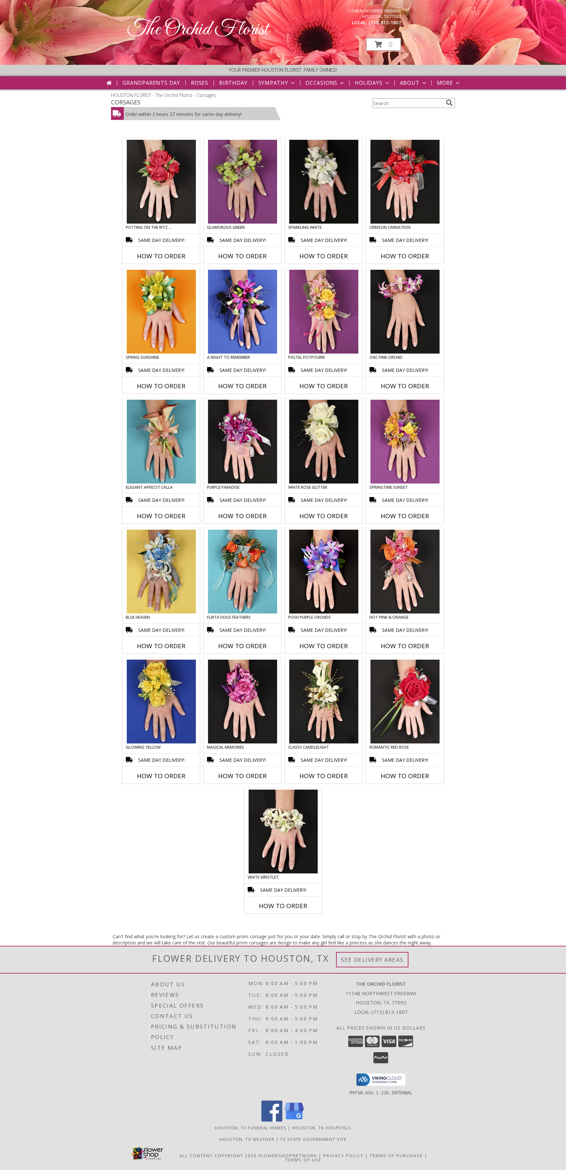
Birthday (233, 82)
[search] (449, 102)
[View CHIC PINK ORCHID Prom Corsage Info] (405, 312)
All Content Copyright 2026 (218, 1156)
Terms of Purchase (396, 1156)
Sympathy (273, 82)
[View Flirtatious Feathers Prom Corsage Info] (242, 571)
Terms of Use (303, 1160)
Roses (199, 82)
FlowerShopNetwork (287, 1156)
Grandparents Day (151, 82)
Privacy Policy (343, 1156)
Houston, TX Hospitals (321, 1128)
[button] (383, 44)
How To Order (161, 256)
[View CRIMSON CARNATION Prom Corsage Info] (405, 182)
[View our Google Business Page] (294, 1120)
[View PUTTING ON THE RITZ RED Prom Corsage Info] (161, 182)
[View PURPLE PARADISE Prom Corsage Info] (242, 442)
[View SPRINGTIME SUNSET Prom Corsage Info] (405, 442)
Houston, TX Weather (247, 1139)
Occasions (321, 82)
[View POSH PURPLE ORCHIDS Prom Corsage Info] (323, 571)
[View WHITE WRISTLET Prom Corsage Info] (283, 831)
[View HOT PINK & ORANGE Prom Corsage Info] (405, 571)
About (410, 82)
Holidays (368, 82)
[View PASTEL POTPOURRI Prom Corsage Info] (323, 312)
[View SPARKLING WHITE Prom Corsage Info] (323, 182)
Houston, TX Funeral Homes (251, 1128)
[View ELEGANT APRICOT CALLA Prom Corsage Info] (161, 442)
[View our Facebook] (271, 1120)
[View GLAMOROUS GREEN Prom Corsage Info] (242, 182)
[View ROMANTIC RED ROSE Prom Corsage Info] (405, 701)
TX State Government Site (313, 1139)
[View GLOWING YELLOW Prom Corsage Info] (161, 701)
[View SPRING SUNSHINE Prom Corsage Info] (161, 312)
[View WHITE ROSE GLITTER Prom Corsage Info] (323, 442)
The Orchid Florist (198, 29)
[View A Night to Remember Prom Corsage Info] (242, 312)
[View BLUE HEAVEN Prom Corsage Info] (161, 571)
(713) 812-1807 (384, 22)
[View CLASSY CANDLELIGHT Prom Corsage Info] (323, 701)
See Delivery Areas (372, 959)
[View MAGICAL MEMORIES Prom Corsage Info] (242, 701)
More (445, 82)
